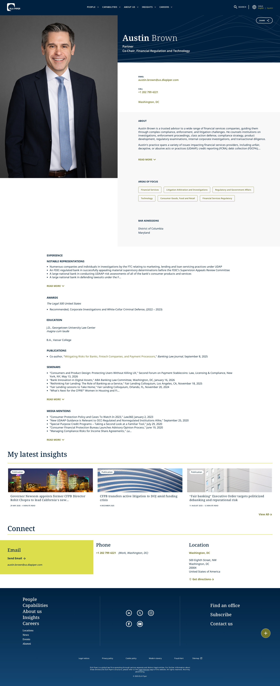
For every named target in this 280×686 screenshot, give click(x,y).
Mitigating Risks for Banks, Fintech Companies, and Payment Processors (110, 356)
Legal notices (84, 658)
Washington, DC (148, 102)
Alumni (27, 643)
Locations (28, 630)
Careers (164, 7)
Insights (147, 7)
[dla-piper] (14, 7)
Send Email (14, 558)
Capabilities (109, 7)
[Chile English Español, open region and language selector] (254, 7)
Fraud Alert (178, 658)
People (91, 7)
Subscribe (220, 614)
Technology (147, 198)
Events (26, 639)
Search (242, 7)
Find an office (225, 605)
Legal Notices (143, 670)
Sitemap (195, 658)
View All (264, 514)
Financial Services (150, 189)
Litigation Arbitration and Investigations (187, 189)
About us (129, 7)
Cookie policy (131, 658)
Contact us (221, 624)
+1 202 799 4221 (148, 92)
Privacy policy (107, 658)
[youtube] (140, 624)
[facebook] (129, 624)
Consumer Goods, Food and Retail (177, 198)
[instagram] (151, 613)
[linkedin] (129, 613)
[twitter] (140, 613)
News (26, 634)
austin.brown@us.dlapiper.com (158, 80)
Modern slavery (155, 658)
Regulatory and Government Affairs (233, 189)
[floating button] (265, 633)
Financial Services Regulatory (217, 198)
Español (270, 8)
